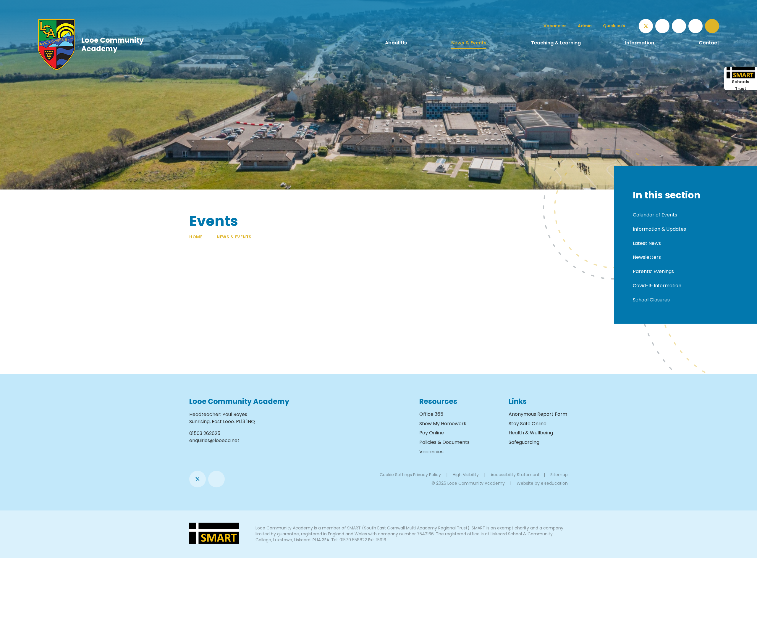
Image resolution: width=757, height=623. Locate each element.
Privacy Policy (427, 475)
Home (196, 237)
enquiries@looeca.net (214, 440)
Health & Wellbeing (531, 432)
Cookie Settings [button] (396, 475)
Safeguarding (524, 442)
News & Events (234, 237)
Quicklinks (614, 26)
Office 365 (431, 414)
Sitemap (559, 475)
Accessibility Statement (515, 475)
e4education (554, 483)
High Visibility (466, 475)
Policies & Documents (444, 442)
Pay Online (431, 432)
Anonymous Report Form (538, 414)
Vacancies (431, 451)
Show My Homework (442, 423)
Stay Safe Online (527, 423)
